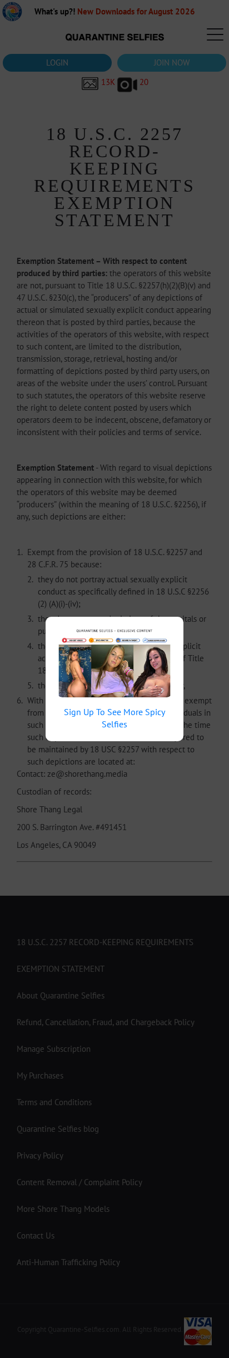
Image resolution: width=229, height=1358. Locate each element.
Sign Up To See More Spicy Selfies (114, 718)
